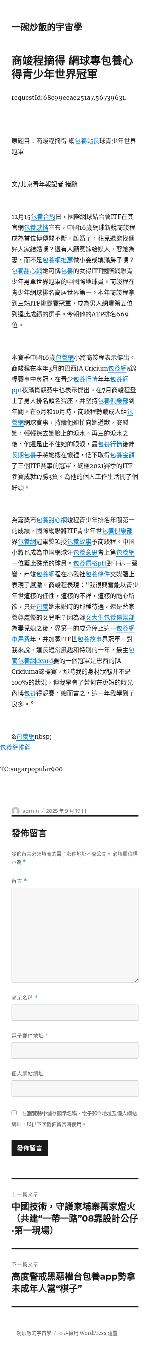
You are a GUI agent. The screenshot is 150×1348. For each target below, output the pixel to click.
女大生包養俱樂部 (110, 617)
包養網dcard (35, 661)
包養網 (64, 357)
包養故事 (79, 541)
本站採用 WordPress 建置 (88, 1333)
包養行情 (85, 379)
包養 (67, 271)
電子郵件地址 (30, 1035)
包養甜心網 (27, 271)
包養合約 (43, 216)
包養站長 (87, 141)
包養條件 (97, 574)
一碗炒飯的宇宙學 (47, 27)
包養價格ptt (90, 563)
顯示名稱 (25, 997)
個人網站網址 (28, 1073)
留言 (19, 881)
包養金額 (122, 455)
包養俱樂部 (113, 401)
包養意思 (85, 552)
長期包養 (24, 455)
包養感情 (36, 227)
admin (30, 811)
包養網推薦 (57, 260)
